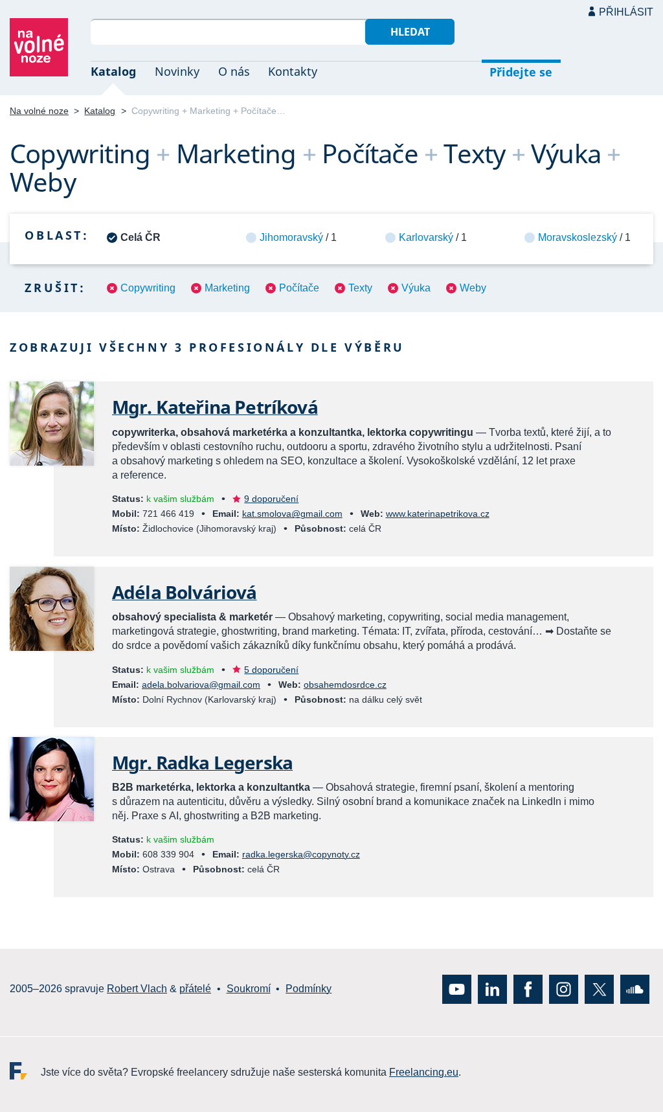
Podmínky (309, 988)
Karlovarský (426, 237)
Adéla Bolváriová (184, 592)
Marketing (227, 287)
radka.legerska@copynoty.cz (301, 854)
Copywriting (147, 287)
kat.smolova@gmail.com (292, 513)
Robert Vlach (137, 988)
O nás (234, 71)
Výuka (416, 287)
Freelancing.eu (25, 1070)
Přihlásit (626, 11)
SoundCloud (634, 988)
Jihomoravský (291, 237)
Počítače (299, 287)
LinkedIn (492, 988)
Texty (360, 287)
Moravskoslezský (577, 237)
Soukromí (249, 988)
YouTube (456, 988)
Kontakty (292, 71)
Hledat (410, 32)
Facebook (528, 988)
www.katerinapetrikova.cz (437, 513)
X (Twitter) (599, 988)
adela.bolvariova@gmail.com (201, 684)
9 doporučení (271, 499)
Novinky (177, 71)
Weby (473, 287)
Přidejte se (520, 72)
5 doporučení (271, 669)
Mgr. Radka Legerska (202, 762)
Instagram (563, 988)
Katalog (113, 71)
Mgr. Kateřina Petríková (215, 406)
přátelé (195, 988)
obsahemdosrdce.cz (345, 684)
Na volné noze (39, 111)
